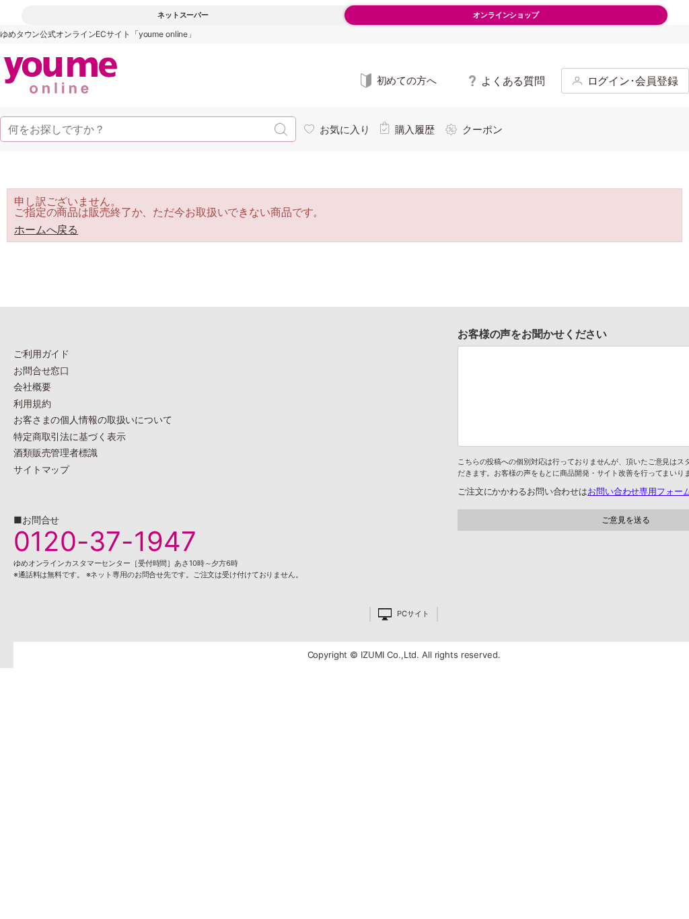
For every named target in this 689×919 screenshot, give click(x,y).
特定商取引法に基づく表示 (69, 436)
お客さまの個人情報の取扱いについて (92, 419)
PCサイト (413, 614)
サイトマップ (41, 469)
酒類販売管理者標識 (55, 452)
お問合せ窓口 (41, 370)
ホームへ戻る (46, 229)
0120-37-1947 (104, 541)
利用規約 (32, 403)
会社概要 (32, 386)
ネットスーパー (183, 15)
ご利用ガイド (41, 353)
